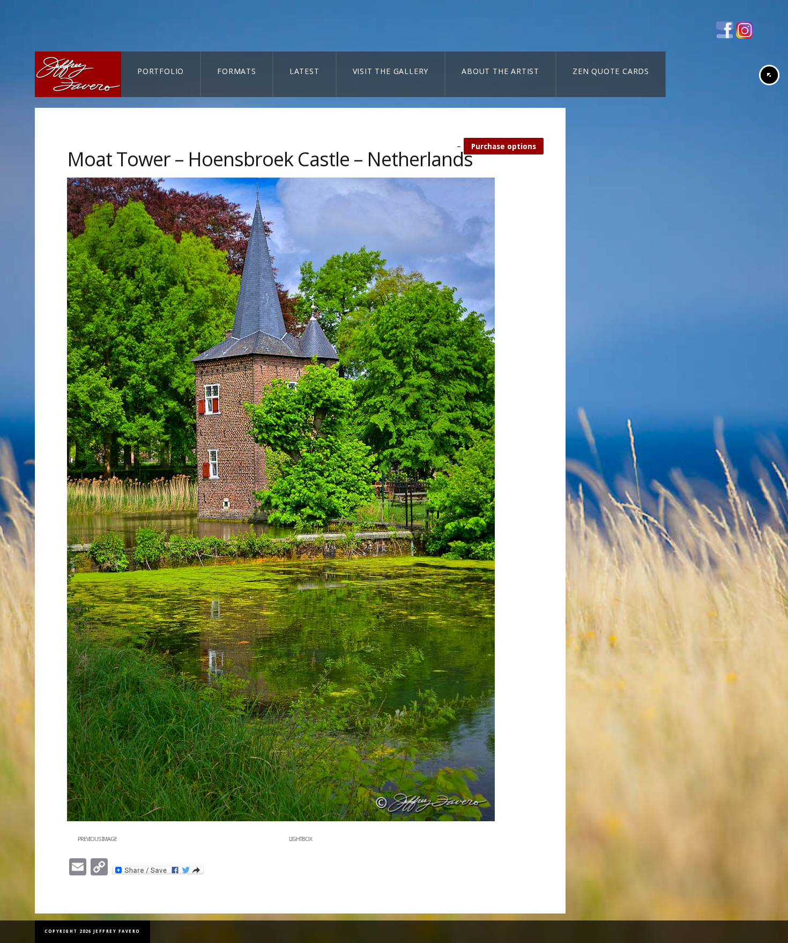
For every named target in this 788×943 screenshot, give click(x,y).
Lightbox (300, 839)
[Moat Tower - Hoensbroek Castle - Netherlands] (281, 819)
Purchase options (503, 146)
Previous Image (97, 839)
